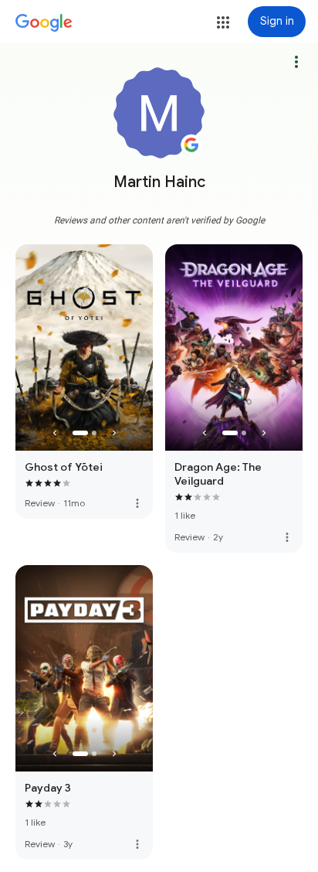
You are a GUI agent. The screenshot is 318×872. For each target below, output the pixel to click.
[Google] (44, 23)
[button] (223, 22)
